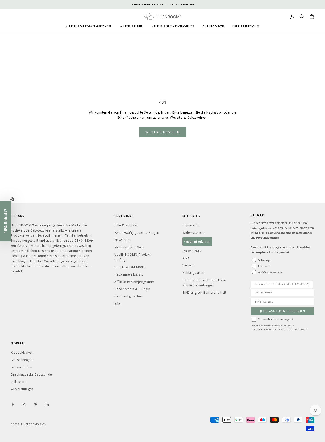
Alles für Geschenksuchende (173, 26)
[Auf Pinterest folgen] (36, 404)
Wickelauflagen (22, 389)
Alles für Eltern (131, 26)
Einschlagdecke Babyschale (31, 374)
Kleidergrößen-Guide (129, 247)
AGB (185, 258)
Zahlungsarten (193, 272)
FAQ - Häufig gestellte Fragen (136, 232)
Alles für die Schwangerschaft (88, 26)
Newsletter (122, 240)
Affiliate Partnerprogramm (134, 282)
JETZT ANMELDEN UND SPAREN (282, 311)
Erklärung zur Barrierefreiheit (204, 292)
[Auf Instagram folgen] (24, 404)
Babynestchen (21, 367)
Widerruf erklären (197, 241)
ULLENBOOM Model (129, 267)
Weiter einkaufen (162, 132)
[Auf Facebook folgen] (13, 404)
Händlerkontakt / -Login (132, 289)
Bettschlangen (21, 360)
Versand (188, 265)
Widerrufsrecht (193, 232)
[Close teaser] (12, 199)
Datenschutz (192, 251)
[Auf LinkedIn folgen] (47, 404)
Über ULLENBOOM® (245, 26)
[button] (5, 221)
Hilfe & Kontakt (126, 225)
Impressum (190, 225)
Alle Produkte (213, 26)
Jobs (117, 303)
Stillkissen (18, 382)
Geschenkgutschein (128, 296)
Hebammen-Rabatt (128, 274)
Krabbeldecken (22, 352)
